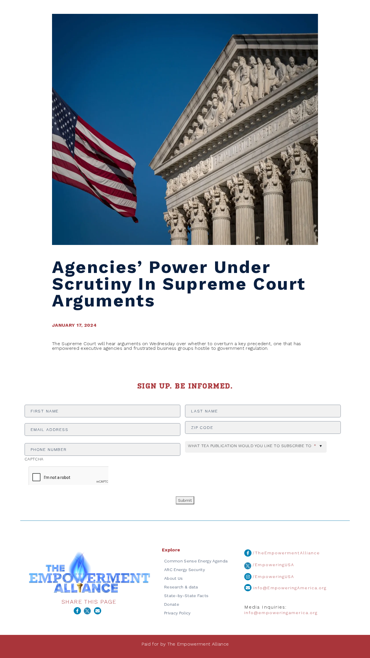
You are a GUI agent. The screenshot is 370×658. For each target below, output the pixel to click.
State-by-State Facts (186, 595)
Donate (171, 604)
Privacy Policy (177, 613)
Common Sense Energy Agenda (195, 561)
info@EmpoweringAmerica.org (289, 587)
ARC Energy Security (184, 569)
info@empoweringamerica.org (281, 612)
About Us (173, 578)
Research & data (181, 587)
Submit (185, 500)
